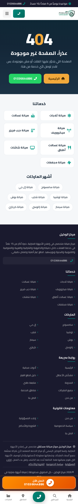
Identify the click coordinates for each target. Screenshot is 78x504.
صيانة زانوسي (39, 206)
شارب (33, 332)
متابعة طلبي (29, 382)
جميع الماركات (65, 390)
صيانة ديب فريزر (19, 130)
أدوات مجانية (29, 367)
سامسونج (67, 324)
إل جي (32, 324)
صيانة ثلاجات (57, 115)
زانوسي (69, 347)
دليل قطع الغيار (28, 375)
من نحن (69, 398)
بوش (70, 339)
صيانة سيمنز (62, 206)
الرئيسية (54, 78)
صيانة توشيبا (60, 197)
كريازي (32, 347)
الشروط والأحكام (27, 425)
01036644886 (14, 4)
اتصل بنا (32, 398)
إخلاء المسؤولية (27, 418)
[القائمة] (7, 13)
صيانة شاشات (19, 147)
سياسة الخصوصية (63, 425)
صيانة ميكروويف (58, 130)
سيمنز (33, 339)
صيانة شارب (38, 197)
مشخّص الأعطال (64, 375)
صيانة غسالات (20, 115)
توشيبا (69, 332)
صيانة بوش (17, 197)
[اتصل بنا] (39, 497)
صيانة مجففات (55, 162)
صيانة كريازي (16, 206)
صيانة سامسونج (50, 187)
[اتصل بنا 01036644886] (19, 13)
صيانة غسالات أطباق (57, 147)
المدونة (69, 382)
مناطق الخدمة (28, 390)
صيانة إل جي (26, 187)
